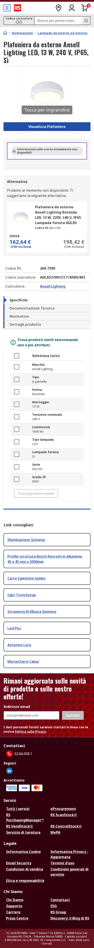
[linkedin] (9, 771)
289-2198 (54, 228)
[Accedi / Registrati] (71, 8)
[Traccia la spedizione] (58, 8)
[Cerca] (85, 21)
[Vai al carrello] (85, 8)
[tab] (47, 300)
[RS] (17, 7)
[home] (5, 33)
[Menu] (6, 7)
